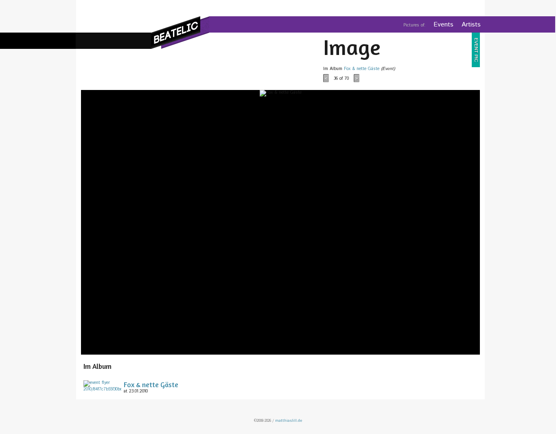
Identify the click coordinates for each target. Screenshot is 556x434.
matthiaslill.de (288, 420)
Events (443, 24)
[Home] (180, 32)
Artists (471, 24)
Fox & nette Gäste (361, 69)
